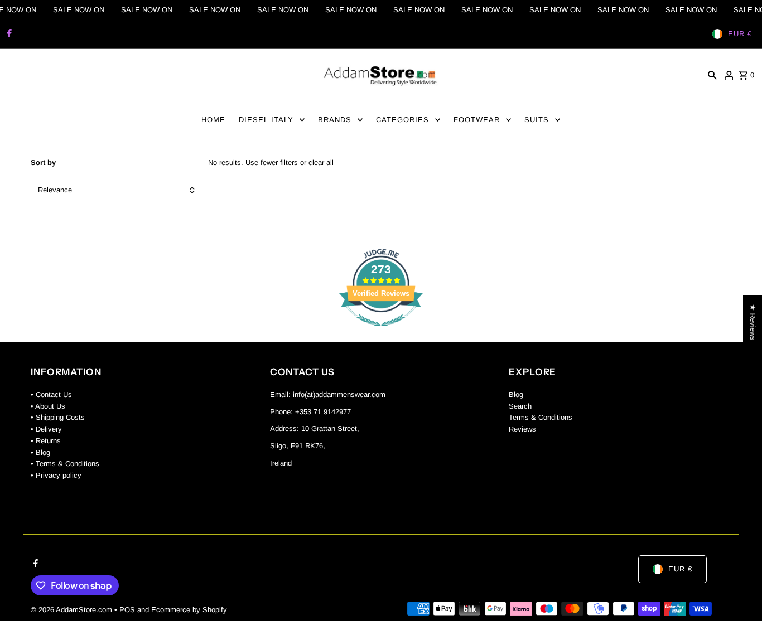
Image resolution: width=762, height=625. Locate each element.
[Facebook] (8, 34)
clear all (321, 162)
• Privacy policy (56, 475)
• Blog (40, 452)
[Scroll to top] (738, 595)
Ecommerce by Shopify (189, 609)
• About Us (48, 406)
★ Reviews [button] (753, 322)
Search (520, 406)
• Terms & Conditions (65, 463)
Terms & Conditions (540, 417)
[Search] (712, 75)
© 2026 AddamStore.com (72, 609)
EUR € (740, 34)
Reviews (522, 429)
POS (127, 609)
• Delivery (46, 429)
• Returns (46, 441)
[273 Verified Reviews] (381, 332)
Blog (516, 394)
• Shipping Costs (58, 417)
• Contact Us (51, 394)
